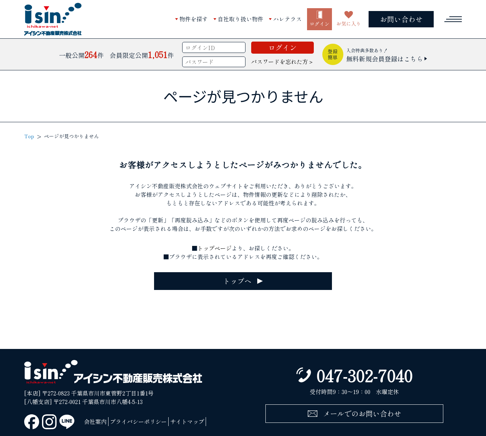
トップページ (214, 248)
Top (29, 136)
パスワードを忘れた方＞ (282, 61)
